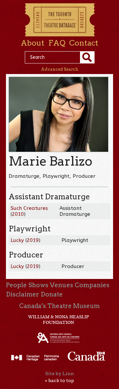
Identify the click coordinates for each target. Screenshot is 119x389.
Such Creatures (29, 208)
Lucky (17, 240)
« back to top (59, 380)
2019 (33, 240)
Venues (61, 285)
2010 (18, 214)
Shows (38, 285)
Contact (83, 43)
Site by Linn (59, 373)
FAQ (56, 43)
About (32, 43)
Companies (92, 285)
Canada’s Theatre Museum (59, 305)
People (16, 285)
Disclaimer (22, 294)
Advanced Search (59, 69)
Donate (52, 294)
